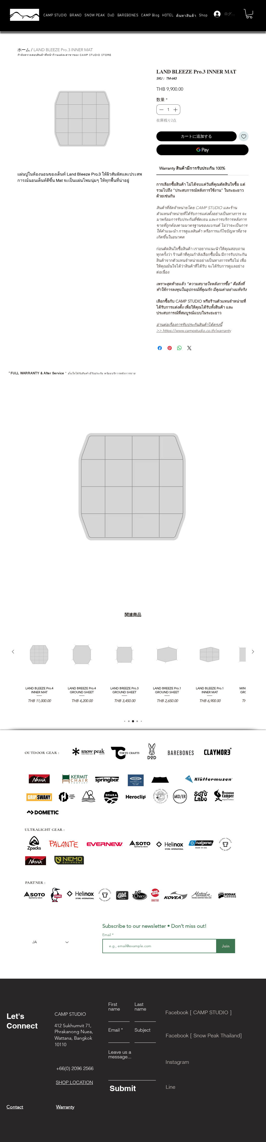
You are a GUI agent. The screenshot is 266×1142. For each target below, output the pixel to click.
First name (114, 1006)
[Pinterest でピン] (170, 348)
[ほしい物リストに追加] (244, 136)
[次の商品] (253, 652)
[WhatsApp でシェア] (179, 348)
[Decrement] (160, 110)
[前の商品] (13, 652)
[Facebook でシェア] (160, 348)
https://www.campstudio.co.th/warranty (197, 330)
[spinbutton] (168, 110)
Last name (140, 1006)
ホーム (23, 49)
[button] (75, 15)
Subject (142, 1030)
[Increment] (175, 110)
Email (107, 935)
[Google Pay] (202, 149)
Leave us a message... (119, 1054)
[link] (192, 168)
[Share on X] (189, 348)
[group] (133, 670)
